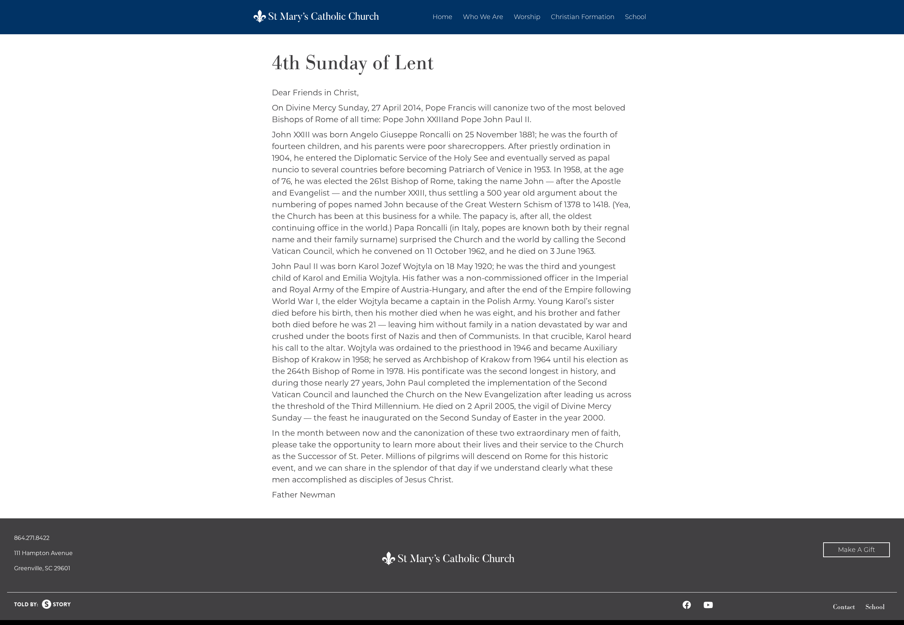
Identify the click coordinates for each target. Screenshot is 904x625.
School (875, 607)
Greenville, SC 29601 (42, 568)
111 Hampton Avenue (43, 553)
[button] (856, 550)
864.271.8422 (31, 538)
